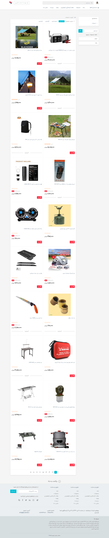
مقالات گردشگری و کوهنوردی (67, 7)
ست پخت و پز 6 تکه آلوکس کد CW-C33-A (65, 451)
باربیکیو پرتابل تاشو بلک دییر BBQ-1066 (66, 139)
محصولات (78, 7)
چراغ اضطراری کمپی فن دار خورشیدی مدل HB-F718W (64, 407)
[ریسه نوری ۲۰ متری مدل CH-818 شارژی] (27, 81)
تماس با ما (45, 7)
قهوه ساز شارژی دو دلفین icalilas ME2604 (33, 184)
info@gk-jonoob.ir (24, 513)
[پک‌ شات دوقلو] (59, 304)
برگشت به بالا (53, 481)
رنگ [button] (96, 43)
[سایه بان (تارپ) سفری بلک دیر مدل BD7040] (59, 81)
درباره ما (52, 7)
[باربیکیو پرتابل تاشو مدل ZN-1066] (27, 394)
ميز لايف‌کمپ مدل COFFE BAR (35, 362)
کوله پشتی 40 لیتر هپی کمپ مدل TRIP (33, 139)
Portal (50, 535)
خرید (39, 63)
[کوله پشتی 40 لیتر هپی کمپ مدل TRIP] (27, 126)
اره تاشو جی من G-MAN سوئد (36, 318)
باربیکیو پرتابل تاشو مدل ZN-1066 (35, 407)
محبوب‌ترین (54, 21)
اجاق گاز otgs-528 (38, 451)
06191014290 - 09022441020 (46, 513)
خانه (84, 7)
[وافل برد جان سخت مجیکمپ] (27, 260)
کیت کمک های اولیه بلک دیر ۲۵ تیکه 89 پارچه (65, 362)
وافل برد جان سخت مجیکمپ (36, 273)
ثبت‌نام (13, 491)
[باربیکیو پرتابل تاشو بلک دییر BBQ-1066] (59, 126)
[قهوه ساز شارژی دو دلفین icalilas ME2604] (27, 171)
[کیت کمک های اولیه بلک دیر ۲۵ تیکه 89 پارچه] (59, 349)
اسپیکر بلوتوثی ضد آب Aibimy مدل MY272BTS (64, 184)
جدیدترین (62, 21)
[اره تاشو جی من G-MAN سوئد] (27, 304)
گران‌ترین (47, 21)
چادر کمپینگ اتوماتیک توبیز (69, 273)
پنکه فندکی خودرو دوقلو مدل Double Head (33, 228)
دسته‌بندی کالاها (93, 7)
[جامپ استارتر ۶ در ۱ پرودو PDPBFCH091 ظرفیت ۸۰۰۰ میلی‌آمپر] (59, 37)
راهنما (57, 7)
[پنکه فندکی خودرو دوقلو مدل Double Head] (27, 215)
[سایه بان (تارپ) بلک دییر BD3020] (27, 37)
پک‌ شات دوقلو (71, 318)
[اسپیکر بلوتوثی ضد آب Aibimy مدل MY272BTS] (59, 171)
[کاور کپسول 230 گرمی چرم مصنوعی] (59, 215)
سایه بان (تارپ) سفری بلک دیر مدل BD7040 (65, 95)
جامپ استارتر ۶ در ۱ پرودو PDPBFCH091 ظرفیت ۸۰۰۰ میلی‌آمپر (62, 50)
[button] (12, 3)
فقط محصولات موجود (91, 35)
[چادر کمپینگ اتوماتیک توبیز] (59, 260)
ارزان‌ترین (41, 21)
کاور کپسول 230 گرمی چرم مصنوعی (67, 228)
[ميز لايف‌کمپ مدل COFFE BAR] (27, 349)
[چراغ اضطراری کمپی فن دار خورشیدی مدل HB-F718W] (59, 394)
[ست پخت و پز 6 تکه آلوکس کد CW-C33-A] (59, 438)
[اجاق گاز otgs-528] (27, 438)
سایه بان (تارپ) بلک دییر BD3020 (35, 50)
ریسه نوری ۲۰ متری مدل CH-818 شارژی (33, 95)
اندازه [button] (96, 39)
